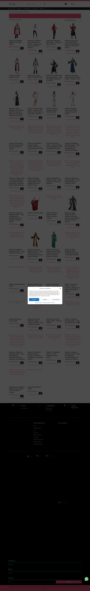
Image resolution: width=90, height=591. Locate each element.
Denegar (45, 299)
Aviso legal (53, 302)
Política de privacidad (46, 302)
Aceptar (34, 299)
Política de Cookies (38, 302)
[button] (60, 288)
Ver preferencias (55, 299)
